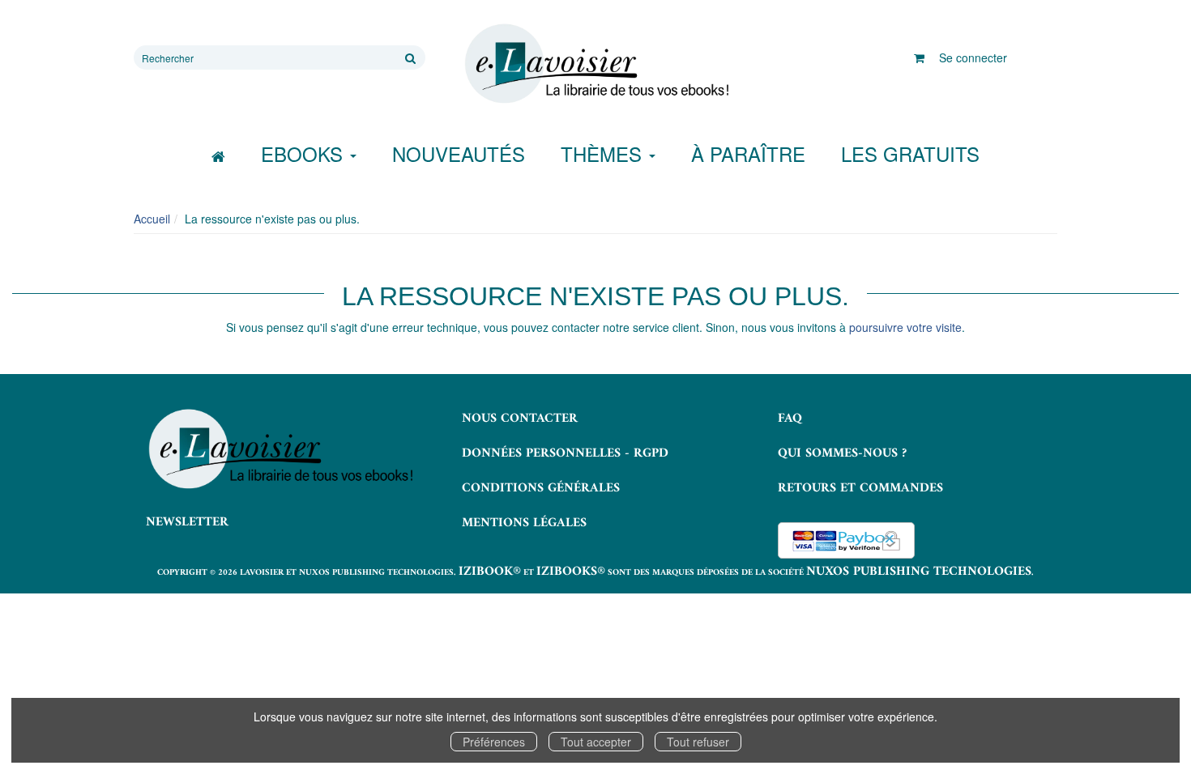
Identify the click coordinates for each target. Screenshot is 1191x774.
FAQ (790, 418)
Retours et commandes (860, 488)
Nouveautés (458, 153)
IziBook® (490, 571)
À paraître (748, 153)
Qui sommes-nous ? (842, 453)
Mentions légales (524, 523)
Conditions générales (541, 488)
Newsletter (187, 522)
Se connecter (973, 57)
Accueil (152, 219)
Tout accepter (596, 742)
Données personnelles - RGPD (565, 453)
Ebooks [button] (304, 153)
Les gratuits (910, 153)
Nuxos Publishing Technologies (918, 571)
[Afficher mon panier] (919, 57)
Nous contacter (520, 418)
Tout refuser (698, 742)
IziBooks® (570, 571)
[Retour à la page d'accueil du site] (595, 64)
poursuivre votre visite (905, 327)
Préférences (494, 742)
